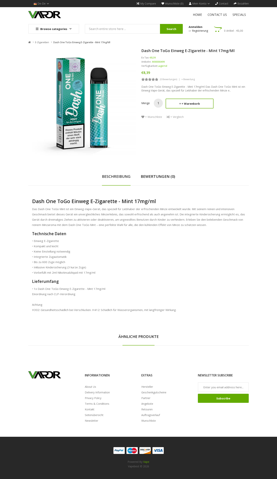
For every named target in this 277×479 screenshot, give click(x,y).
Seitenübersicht (94, 415)
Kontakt (89, 409)
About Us (90, 386)
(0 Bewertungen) (168, 79)
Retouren (147, 409)
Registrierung (200, 30)
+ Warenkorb (190, 103)
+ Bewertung (188, 79)
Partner (145, 398)
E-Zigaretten (42, 42)
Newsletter (91, 420)
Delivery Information (97, 392)
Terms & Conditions (97, 403)
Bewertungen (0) (158, 176)
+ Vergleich (177, 117)
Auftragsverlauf (150, 415)
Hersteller (147, 386)
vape (146, 462)
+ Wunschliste (153, 117)
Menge (145, 103)
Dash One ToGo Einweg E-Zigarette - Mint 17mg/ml (81, 42)
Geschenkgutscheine (153, 392)
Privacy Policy (93, 398)
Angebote (147, 403)
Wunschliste (148, 420)
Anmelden (195, 27)
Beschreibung (116, 176)
